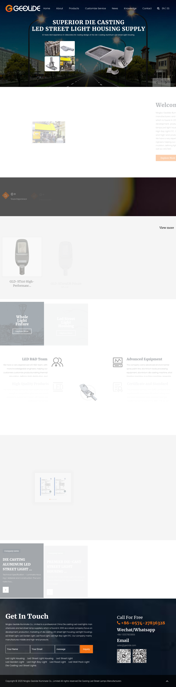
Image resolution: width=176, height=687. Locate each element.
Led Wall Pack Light (78, 662)
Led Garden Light (15, 662)
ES (168, 8)
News (115, 8)
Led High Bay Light (37, 662)
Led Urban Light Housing (110, 318)
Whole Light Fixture (22, 318)
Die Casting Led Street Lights (21, 665)
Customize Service (95, 8)
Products (74, 8)
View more (167, 227)
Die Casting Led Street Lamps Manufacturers (99, 680)
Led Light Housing (15, 658)
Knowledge (130, 8)
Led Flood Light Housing (154, 318)
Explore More (116, 158)
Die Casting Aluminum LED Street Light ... (17, 561)
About (59, 8)
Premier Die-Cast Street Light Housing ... (64, 561)
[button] (45, 518)
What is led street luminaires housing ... (153, 561)
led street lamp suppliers (31, 628)
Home (46, 8)
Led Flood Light (58, 662)
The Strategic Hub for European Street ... (109, 561)
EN (163, 8)
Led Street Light (64, 658)
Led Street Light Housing (66, 318)
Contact (147, 8)
